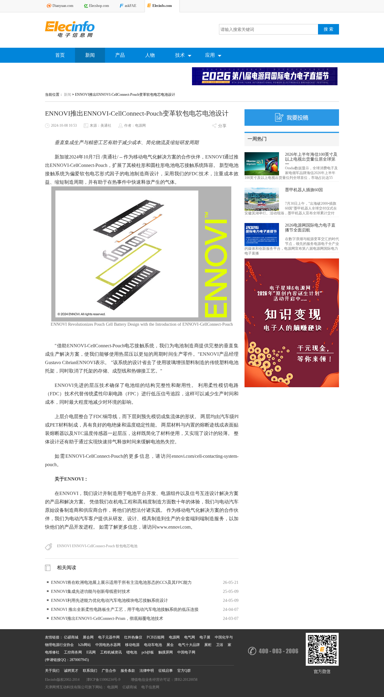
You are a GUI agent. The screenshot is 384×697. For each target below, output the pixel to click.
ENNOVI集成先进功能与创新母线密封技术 (90, 591)
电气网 (189, 637)
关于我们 (52, 670)
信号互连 (199, 493)
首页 (60, 55)
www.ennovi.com (173, 527)
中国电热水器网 (108, 645)
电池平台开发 (141, 493)
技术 (180, 55)
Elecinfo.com (162, 6)
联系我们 (90, 670)
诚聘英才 (71, 670)
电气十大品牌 (189, 645)
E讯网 (91, 652)
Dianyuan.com (62, 6)
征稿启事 (165, 670)
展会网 (88, 637)
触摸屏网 (165, 652)
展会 (170, 645)
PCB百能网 (155, 637)
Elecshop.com (99, 6)
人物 (150, 55)
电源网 (174, 637)
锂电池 (131, 652)
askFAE (130, 6)
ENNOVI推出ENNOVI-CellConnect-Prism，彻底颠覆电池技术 (107, 618)
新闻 (90, 55)
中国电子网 (186, 652)
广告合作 (109, 670)
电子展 (205, 637)
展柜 (208, 645)
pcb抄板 (148, 652)
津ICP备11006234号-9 (103, 679)
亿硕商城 (71, 637)
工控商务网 (73, 652)
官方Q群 (184, 670)
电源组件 (170, 493)
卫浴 (219, 645)
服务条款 (128, 670)
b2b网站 (84, 645)
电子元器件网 (109, 637)
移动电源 (132, 645)
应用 (210, 55)
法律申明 (147, 670)
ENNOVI (214, 156)
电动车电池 (153, 645)
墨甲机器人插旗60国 (304, 190)
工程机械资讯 (111, 652)
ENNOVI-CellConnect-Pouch (78, 165)
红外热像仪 (133, 637)
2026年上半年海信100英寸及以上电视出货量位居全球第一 (311, 159)
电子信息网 (150, 687)
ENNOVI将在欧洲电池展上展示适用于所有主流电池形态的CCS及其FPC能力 (121, 582)
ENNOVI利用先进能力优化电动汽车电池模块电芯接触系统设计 (109, 600)
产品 (120, 55)
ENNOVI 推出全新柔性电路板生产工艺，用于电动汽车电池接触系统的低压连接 (125, 609)
